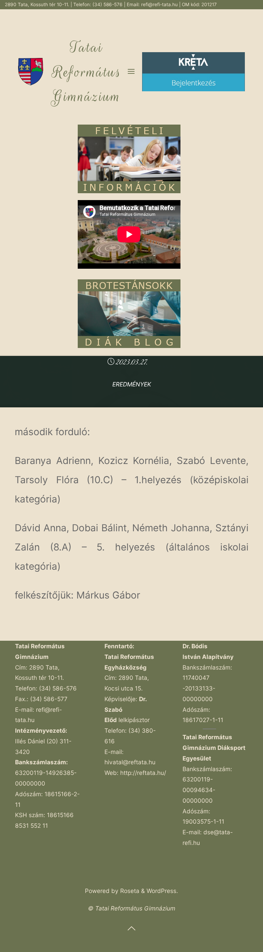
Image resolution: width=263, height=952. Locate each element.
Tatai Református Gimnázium (87, 72)
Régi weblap (197, 13)
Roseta (128, 890)
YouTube (248, 13)
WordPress (161, 890)
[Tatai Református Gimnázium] (30, 71)
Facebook (225, 13)
